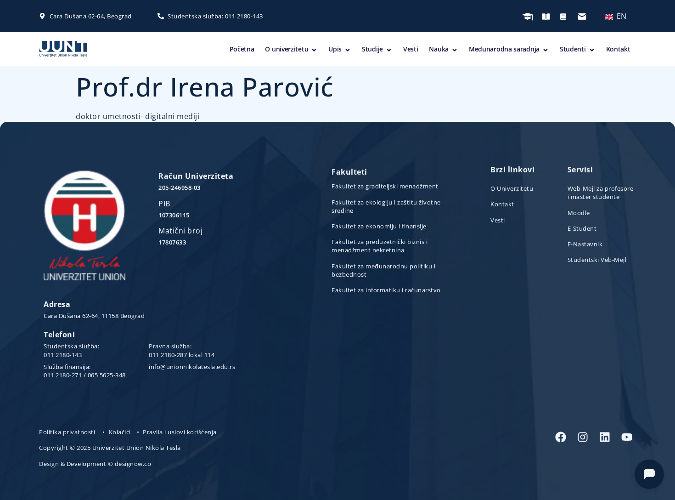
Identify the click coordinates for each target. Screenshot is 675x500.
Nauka (439, 49)
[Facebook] (560, 437)
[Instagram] (583, 437)
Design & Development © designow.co (95, 464)
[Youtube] (627, 437)
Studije (372, 49)
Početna (242, 49)
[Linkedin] (605, 437)
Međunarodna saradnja (504, 49)
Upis (335, 49)
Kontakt (618, 49)
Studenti (573, 49)
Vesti (410, 49)
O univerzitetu (286, 49)
